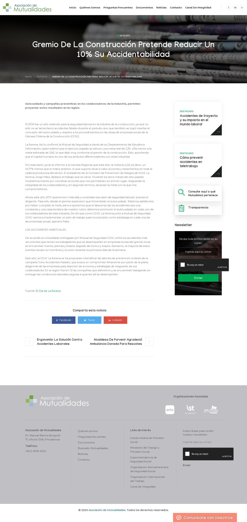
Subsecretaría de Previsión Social (147, 440)
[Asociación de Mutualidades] (27, 7)
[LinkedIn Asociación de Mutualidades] (241, 7)
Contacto (176, 7)
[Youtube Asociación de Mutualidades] (235, 7)
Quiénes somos (89, 7)
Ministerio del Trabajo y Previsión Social (144, 449)
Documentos (144, 7)
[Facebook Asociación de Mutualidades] (228, 7)
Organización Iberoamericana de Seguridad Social (149, 469)
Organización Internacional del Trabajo (147, 479)
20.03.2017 (125, 36)
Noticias (161, 7)
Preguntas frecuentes (118, 7)
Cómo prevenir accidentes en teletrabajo (191, 162)
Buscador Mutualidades (93, 448)
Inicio (72, 7)
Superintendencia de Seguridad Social (143, 459)
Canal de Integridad (198, 7)
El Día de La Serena (48, 290)
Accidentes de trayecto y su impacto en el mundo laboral (199, 120)
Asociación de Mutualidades (107, 510)
